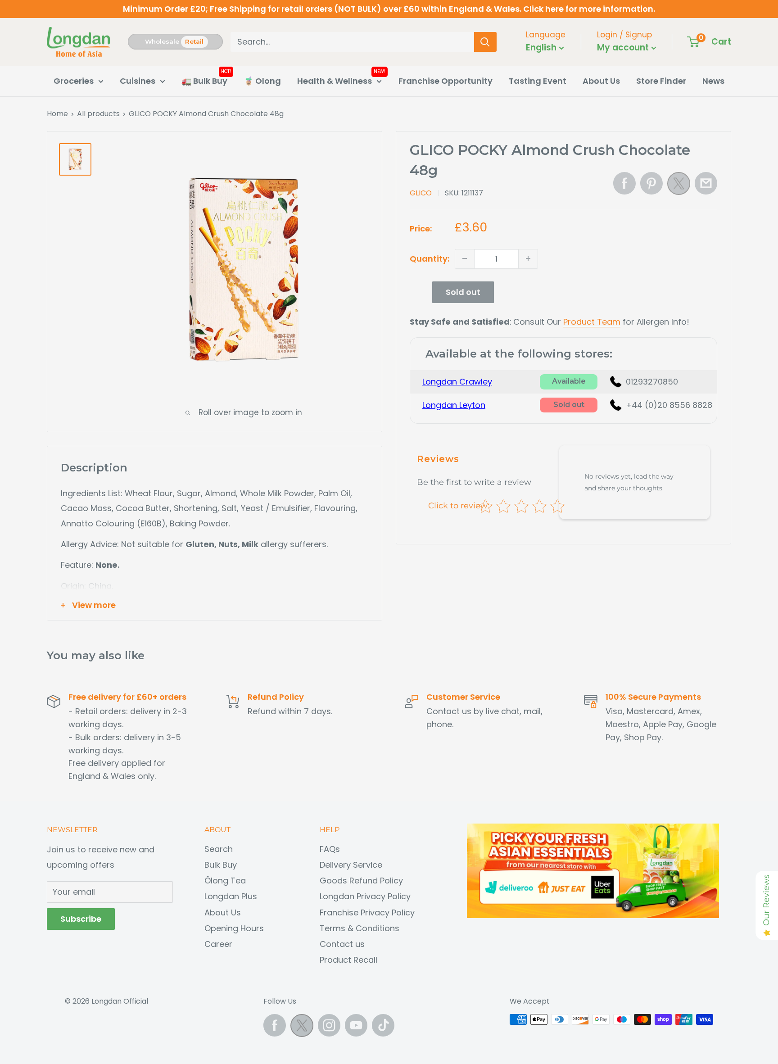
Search (218, 849)
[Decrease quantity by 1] (464, 258)
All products (98, 114)
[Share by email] (706, 183)
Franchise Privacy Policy (367, 912)
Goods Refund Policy (361, 880)
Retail (194, 41)
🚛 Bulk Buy (204, 80)
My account (624, 47)
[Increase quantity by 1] (528, 258)
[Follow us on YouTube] (356, 1025)
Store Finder (661, 80)
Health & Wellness (334, 80)
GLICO (421, 192)
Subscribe (80, 918)
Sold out (463, 291)
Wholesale (162, 41)
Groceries (74, 80)
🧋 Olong (262, 80)
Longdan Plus (230, 896)
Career (218, 944)
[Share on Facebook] (624, 183)
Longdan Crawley (457, 381)
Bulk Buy (220, 864)
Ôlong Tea (225, 880)
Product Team (591, 321)
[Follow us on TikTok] (383, 1025)
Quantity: (429, 258)
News (713, 80)
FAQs (330, 849)
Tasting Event (537, 80)
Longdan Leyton (453, 404)
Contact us (342, 944)
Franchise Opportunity (445, 80)
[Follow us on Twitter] (301, 1027)
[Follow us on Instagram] (329, 1025)
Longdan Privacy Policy (365, 896)
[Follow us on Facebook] (274, 1025)
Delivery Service (351, 864)
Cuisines (137, 80)
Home (57, 114)
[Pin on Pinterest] (651, 183)
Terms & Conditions (359, 928)
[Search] (485, 42)
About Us (601, 80)
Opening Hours (234, 928)
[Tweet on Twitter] (678, 186)
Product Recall (348, 959)
